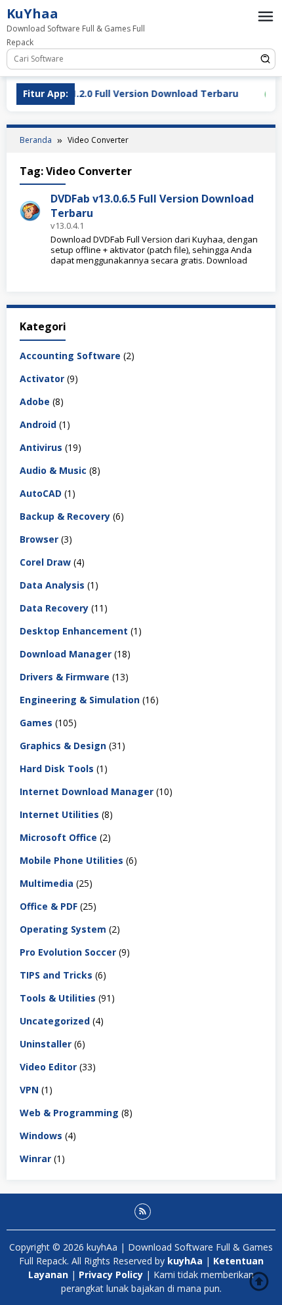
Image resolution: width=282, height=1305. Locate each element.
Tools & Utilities (58, 998)
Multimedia (46, 883)
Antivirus (41, 447)
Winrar (35, 1158)
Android (38, 424)
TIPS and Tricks (56, 975)
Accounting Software (70, 355)
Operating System (63, 929)
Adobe (35, 401)
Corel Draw (45, 562)
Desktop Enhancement (74, 631)
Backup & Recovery (65, 516)
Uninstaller (45, 1044)
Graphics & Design (63, 745)
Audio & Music (53, 470)
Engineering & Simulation (80, 699)
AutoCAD (41, 493)
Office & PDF (48, 906)
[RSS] (142, 1211)
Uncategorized (55, 1021)
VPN (29, 1089)
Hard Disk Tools (57, 768)
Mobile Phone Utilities (71, 860)
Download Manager (65, 654)
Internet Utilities (59, 814)
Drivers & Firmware (65, 677)
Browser (39, 539)
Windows (41, 1135)
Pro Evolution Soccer (68, 952)
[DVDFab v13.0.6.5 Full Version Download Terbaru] (30, 210)
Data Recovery (54, 608)
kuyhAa (186, 1261)
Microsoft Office (58, 837)
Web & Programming (69, 1112)
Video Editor (48, 1067)
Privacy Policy (111, 1274)
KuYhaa (32, 13)
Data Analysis (52, 585)
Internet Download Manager (86, 791)
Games (36, 722)
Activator (42, 378)
